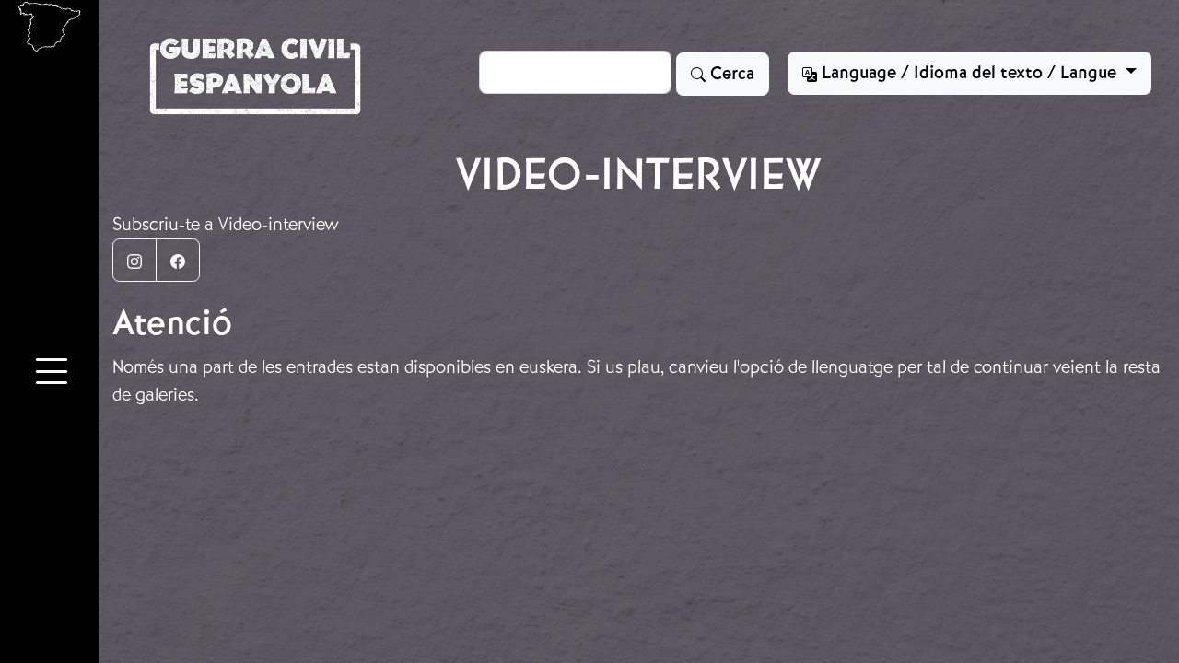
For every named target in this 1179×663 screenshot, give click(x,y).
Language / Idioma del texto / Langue (969, 73)
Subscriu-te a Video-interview (225, 224)
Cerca (730, 74)
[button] (51, 374)
